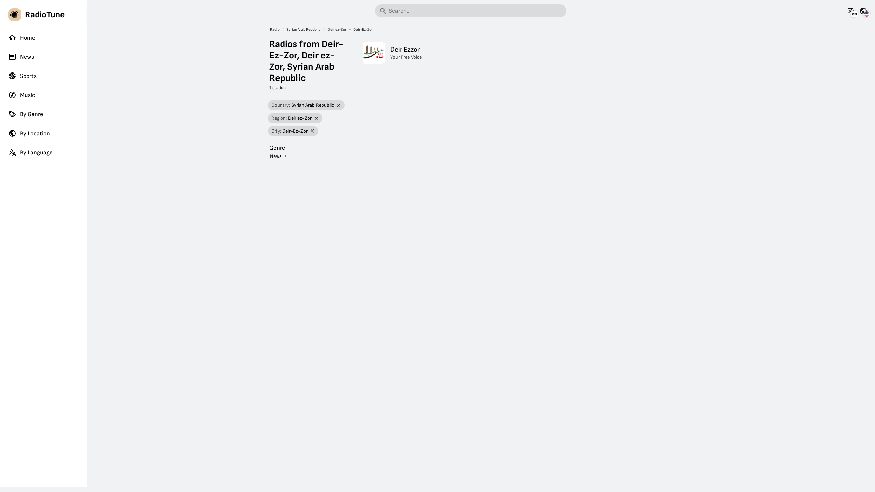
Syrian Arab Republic (303, 29)
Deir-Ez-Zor (363, 29)
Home (27, 37)
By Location (35, 133)
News (27, 56)
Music (27, 95)
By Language (36, 152)
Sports (28, 76)
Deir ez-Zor (337, 29)
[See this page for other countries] (863, 11)
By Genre (31, 114)
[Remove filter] (339, 105)
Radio (275, 29)
